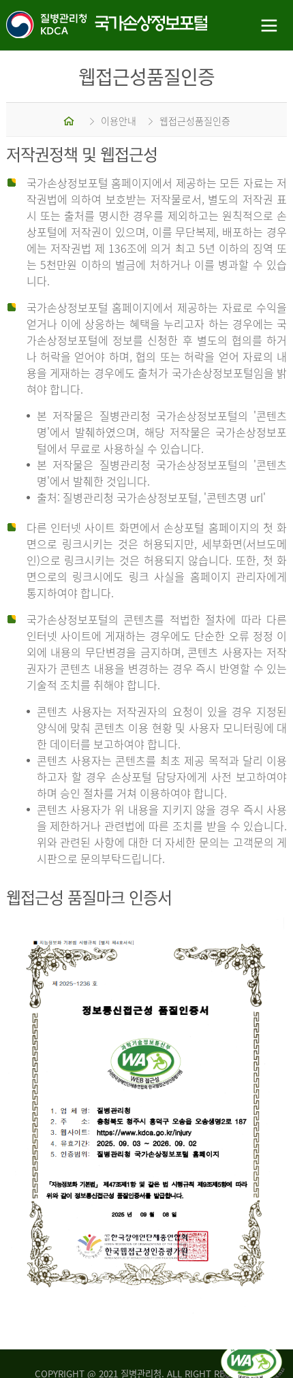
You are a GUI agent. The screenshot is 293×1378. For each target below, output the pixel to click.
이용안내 (118, 120)
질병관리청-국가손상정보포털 (73, 25)
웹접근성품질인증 (194, 120)
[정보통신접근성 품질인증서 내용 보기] (252, 1349)
